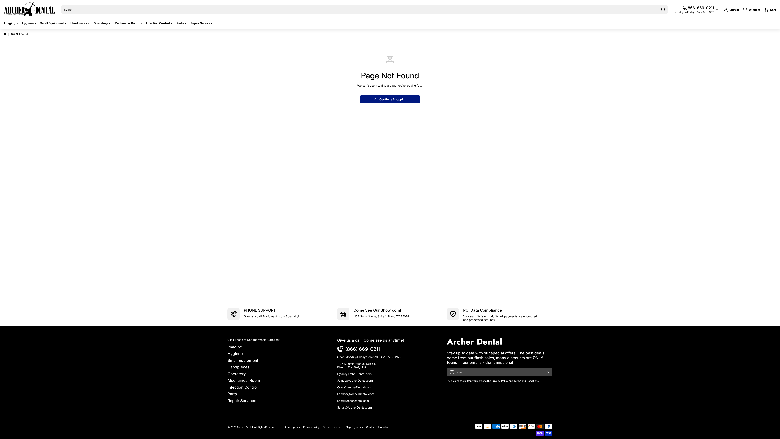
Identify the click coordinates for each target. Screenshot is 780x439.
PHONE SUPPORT (260, 310)
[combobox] (364, 9)
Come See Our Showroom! (377, 310)
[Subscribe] (547, 372)
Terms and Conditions (526, 380)
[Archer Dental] (29, 9)
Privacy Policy (500, 380)
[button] (770, 10)
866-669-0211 (701, 7)
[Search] (663, 9)
